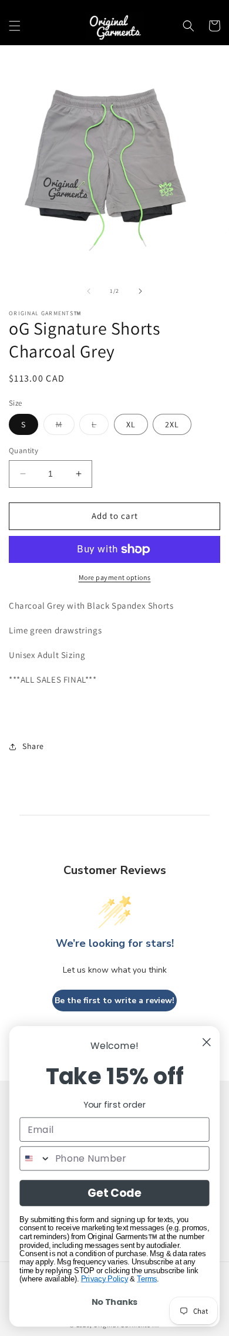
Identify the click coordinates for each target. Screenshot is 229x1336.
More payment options (115, 577)
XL (131, 424)
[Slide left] (89, 291)
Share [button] (33, 746)
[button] (15, 26)
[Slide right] (140, 291)
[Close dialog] (206, 1042)
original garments (116, 695)
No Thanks (115, 1302)
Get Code (114, 1192)
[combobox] (35, 1158)
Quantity (23, 451)
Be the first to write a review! (114, 1000)
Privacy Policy (104, 1279)
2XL (172, 424)
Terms (147, 1279)
